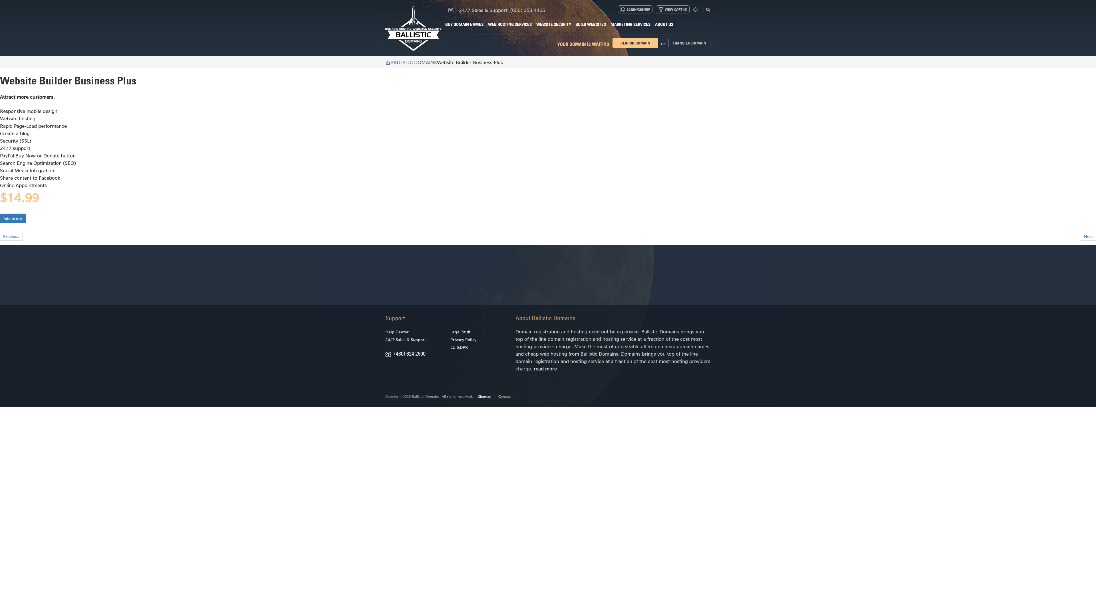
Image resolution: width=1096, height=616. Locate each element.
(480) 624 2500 (410, 353)
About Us (664, 24)
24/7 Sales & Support (405, 339)
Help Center (397, 332)
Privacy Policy (463, 339)
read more (545, 368)
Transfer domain (689, 43)
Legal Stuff (460, 332)
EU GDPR (459, 347)
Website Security (553, 24)
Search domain (635, 43)
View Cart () (676, 9)
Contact (504, 396)
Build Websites (590, 24)
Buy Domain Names (464, 24)
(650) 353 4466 (527, 10)
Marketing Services (630, 24)
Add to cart (13, 218)
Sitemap (484, 396)
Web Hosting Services (510, 24)
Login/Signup (638, 9)
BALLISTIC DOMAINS (413, 62)
